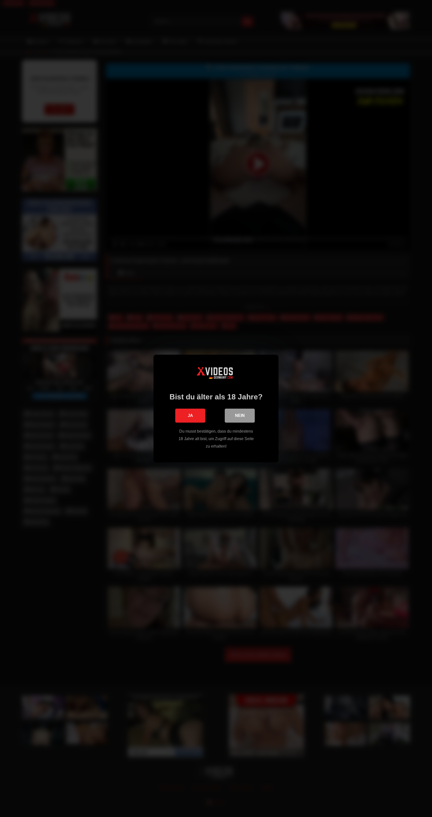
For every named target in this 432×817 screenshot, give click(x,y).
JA (190, 415)
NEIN (240, 415)
